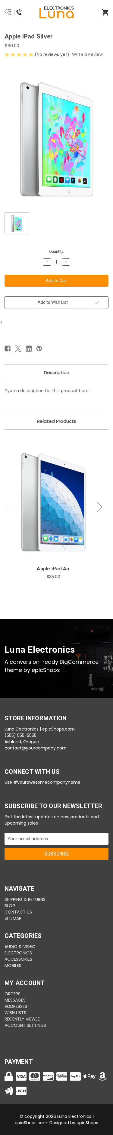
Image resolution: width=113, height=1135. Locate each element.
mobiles (13, 966)
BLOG (10, 906)
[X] (18, 348)
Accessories (18, 959)
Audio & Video (20, 947)
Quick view (53, 496)
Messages (15, 1000)
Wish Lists (15, 1013)
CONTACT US (18, 912)
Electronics (18, 953)
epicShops (87, 1123)
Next (99, 507)
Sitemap (13, 918)
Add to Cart (57, 511)
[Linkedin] (29, 348)
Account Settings (25, 1025)
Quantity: (56, 251)
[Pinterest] (39, 348)
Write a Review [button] (87, 54)
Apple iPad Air (53, 569)
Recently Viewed (23, 1019)
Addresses (16, 1006)
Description (56, 372)
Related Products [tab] (56, 421)
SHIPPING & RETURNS (25, 899)
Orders (12, 994)
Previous (8, 507)
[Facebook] (8, 348)
